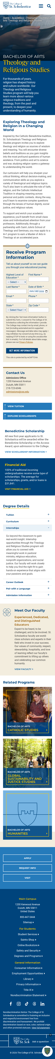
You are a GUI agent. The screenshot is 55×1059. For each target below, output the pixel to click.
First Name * (35, 274)
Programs (31, 17)
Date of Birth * (36, 287)
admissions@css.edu (17, 391)
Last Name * (13, 287)
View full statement (41, 1028)
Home (6, 17)
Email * (10, 296)
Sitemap (27, 922)
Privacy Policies (26, 342)
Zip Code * (34, 305)
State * (9, 305)
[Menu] (42, 5)
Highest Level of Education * (15, 276)
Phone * (32, 296)
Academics (18, 17)
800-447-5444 (27, 917)
